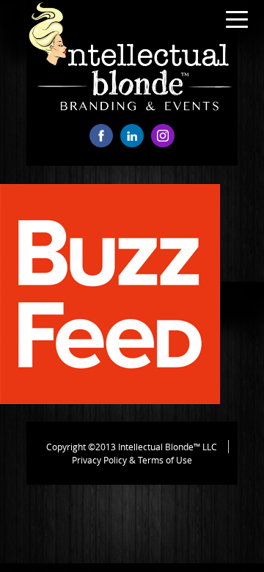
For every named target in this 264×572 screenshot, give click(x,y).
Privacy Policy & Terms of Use (132, 460)
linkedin (132, 135)
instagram (163, 135)
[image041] (110, 400)
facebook (101, 135)
